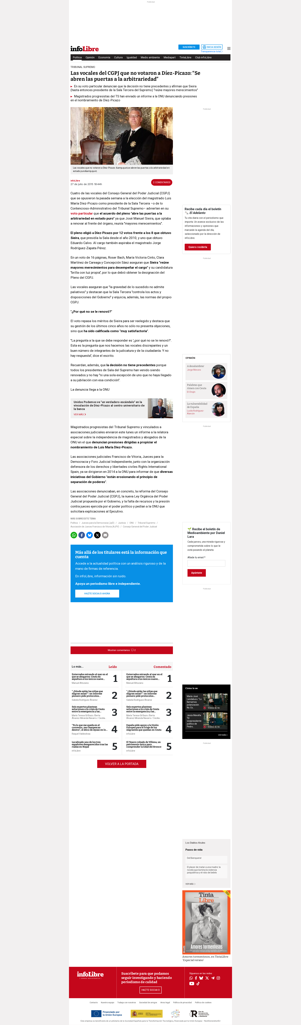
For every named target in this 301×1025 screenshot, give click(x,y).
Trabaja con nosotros (126, 1002)
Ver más (189, 884)
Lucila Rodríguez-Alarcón (195, 412)
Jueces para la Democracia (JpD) (98, 523)
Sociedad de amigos (148, 1002)
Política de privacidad (182, 1002)
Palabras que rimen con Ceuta (196, 386)
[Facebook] (196, 978)
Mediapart (170, 57)
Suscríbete (189, 47)
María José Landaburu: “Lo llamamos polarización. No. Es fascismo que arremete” (194, 702)
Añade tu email (196, 557)
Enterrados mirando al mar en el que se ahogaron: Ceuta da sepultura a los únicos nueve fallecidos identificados (90, 678)
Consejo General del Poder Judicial (140, 526)
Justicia (122, 523)
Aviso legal (165, 1002)
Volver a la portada (121, 764)
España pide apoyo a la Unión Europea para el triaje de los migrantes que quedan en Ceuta (143, 727)
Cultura (118, 57)
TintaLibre (185, 57)
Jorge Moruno (194, 370)
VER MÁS (222, 735)
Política (77, 57)
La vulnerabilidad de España (197, 405)
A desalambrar (195, 366)
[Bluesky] (201, 978)
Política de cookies (203, 1002)
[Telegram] (212, 978)
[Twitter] (207, 978)
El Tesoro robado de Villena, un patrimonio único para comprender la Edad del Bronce (143, 744)
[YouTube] (191, 983)
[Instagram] (218, 978)
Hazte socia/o (150, 989)
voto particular (82, 213)
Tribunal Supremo (146, 523)
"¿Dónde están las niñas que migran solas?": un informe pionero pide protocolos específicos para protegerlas (87, 695)
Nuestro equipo (107, 1002)
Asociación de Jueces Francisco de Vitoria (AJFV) (95, 526)
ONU (131, 523)
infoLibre (76, 750)
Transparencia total (211, 51)
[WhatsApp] (191, 978)
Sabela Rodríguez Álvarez (85, 700)
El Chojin (191, 392)
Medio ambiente (150, 57)
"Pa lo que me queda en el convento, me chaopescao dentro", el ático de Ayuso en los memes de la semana (89, 729)
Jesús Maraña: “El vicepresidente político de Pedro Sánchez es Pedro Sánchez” (194, 721)
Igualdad (132, 57)
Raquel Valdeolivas (81, 734)
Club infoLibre (203, 57)
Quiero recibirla (197, 247)
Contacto (94, 1002)
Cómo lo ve (191, 688)
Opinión (90, 57)
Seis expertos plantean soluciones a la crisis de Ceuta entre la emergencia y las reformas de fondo (88, 710)
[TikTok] (198, 983)
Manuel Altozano (80, 683)
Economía (104, 57)
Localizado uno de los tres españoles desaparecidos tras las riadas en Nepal (90, 744)
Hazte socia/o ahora (97, 593)
